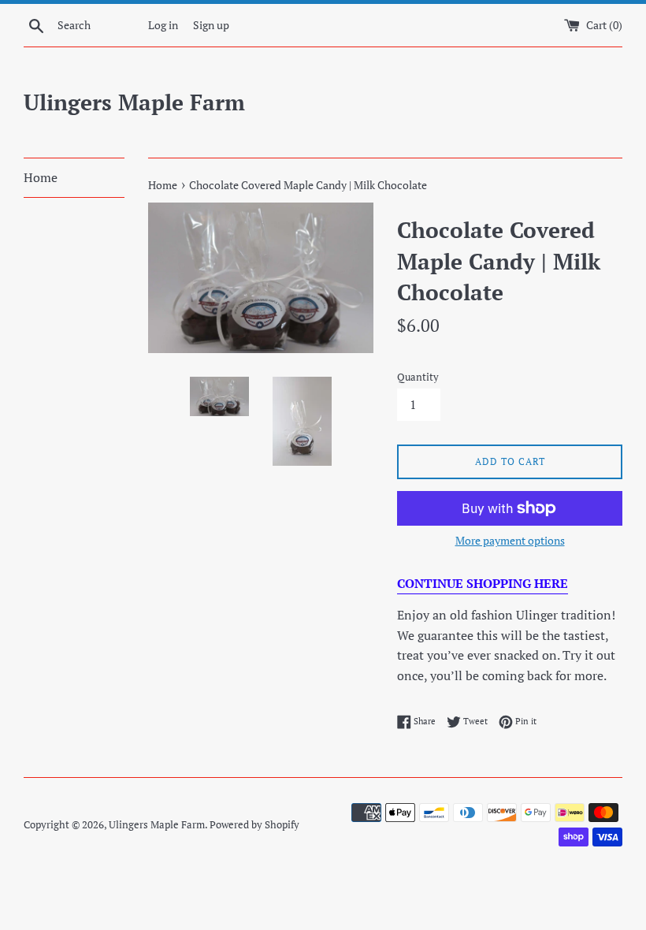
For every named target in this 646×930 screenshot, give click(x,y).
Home (41, 177)
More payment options (510, 540)
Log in (163, 24)
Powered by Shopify (254, 824)
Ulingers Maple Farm (134, 102)
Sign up (211, 24)
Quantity (418, 377)
